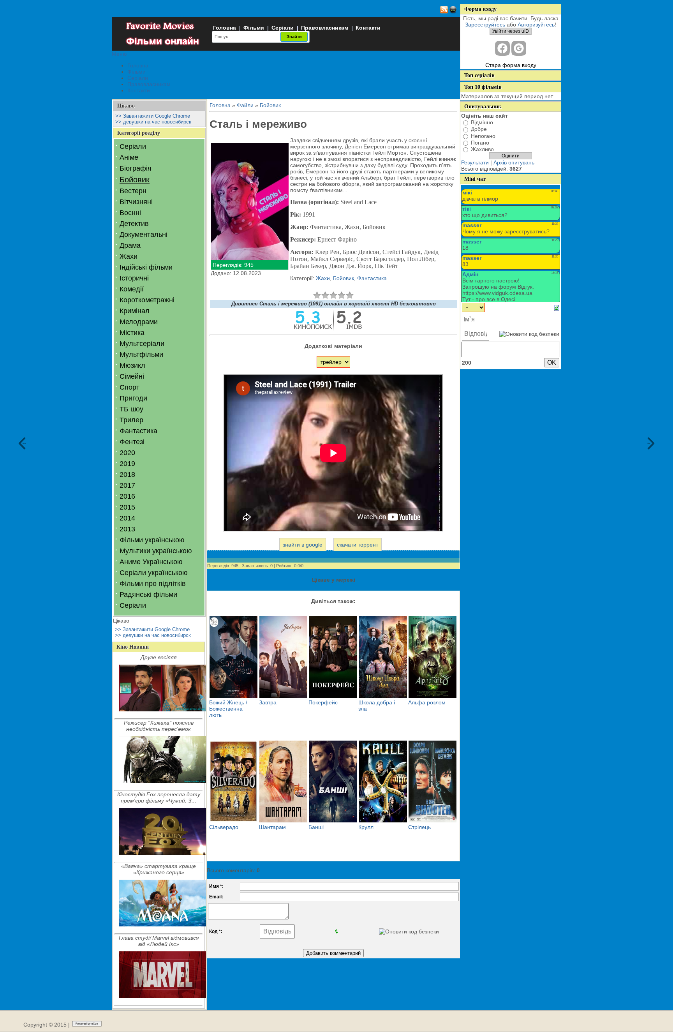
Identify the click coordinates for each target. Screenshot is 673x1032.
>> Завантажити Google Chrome (152, 116)
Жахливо (482, 149)
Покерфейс (323, 702)
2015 (127, 507)
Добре (479, 129)
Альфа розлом (427, 702)
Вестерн (133, 191)
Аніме (129, 157)
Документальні (143, 234)
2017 (127, 485)
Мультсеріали (142, 344)
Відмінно (482, 122)
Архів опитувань (513, 162)
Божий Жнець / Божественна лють (228, 708)
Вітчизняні (136, 202)
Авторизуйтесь (536, 24)
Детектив (134, 224)
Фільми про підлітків (153, 583)
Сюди (24, 443)
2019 (127, 463)
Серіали (282, 28)
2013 (127, 529)
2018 (127, 474)
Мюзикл (132, 365)
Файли (245, 105)
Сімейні (132, 376)
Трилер (131, 420)
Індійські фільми (146, 267)
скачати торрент (357, 545)
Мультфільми (141, 354)
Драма (130, 245)
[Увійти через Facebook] (502, 48)
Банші (316, 827)
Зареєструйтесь (485, 24)
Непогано (483, 136)
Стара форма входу (510, 65)
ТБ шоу (131, 409)
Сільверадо (223, 827)
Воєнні (130, 213)
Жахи (128, 256)
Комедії (132, 289)
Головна (224, 28)
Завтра (268, 702)
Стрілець (419, 827)
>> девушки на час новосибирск (153, 122)
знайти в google (302, 545)
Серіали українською (154, 573)
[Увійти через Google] (518, 48)
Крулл (365, 827)
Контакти (368, 28)
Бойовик (135, 179)
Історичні (134, 278)
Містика (132, 333)
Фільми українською (152, 540)
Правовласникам (324, 28)
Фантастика (138, 431)
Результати (475, 162)
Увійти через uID (510, 31)
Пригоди (133, 398)
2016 (127, 496)
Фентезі (132, 442)
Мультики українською (156, 551)
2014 (127, 518)
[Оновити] (556, 308)
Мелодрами (139, 322)
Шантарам (272, 827)
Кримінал (135, 311)
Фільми (253, 28)
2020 (127, 453)
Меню (119, 54)
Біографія (136, 168)
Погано (480, 142)
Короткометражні (147, 300)
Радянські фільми (148, 594)
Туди (648, 443)
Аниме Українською (151, 562)
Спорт (129, 387)
